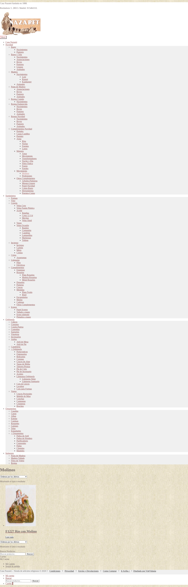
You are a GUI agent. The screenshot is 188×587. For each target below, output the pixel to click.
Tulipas (25, 240)
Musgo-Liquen (28, 183)
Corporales (21, 443)
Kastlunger (27, 82)
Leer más (9, 537)
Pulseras (20, 285)
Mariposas (26, 238)
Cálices (14, 322)
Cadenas (20, 302)
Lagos (24, 148)
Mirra (19, 250)
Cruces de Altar (23, 361)
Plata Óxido (27, 292)
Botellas (25, 213)
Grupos (20, 67)
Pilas (19, 262)
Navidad (9, 44)
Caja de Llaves (23, 384)
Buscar (30, 554)
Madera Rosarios (29, 277)
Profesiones (27, 176)
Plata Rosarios (28, 275)
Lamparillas (27, 235)
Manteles (20, 451)
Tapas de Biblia (23, 364)
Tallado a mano (23, 312)
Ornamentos (11, 408)
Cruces (20, 287)
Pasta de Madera (18, 87)
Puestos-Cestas (28, 193)
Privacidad (69, 571)
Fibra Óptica (27, 163)
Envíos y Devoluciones (88, 571)
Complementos (17, 267)
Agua (19, 139)
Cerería (14, 203)
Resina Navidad (18, 116)
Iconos (14, 307)
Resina (14, 463)
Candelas (26, 233)
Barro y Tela (16, 54)
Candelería (15, 347)
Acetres (20, 374)
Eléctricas (21, 265)
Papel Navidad (28, 186)
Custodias (15, 329)
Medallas (20, 290)
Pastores (20, 52)
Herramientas (28, 191)
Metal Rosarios (28, 280)
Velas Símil (27, 220)
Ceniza (20, 252)
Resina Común (17, 99)
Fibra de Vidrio (17, 460)
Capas (13, 413)
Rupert (25, 79)
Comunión (26, 230)
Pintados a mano (24, 317)
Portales (20, 131)
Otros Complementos (26, 178)
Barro (13, 47)
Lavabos (20, 386)
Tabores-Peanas (23, 366)
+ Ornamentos (17, 433)
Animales (21, 69)
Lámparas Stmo (29, 379)
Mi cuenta (10, 575)
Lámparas (15, 260)
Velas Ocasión (23, 225)
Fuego (25, 166)
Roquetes (15, 423)
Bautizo (25, 228)
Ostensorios (22, 354)
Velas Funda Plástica (25, 208)
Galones (14, 426)
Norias (25, 144)
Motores (20, 151)
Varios (14, 391)
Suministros (11, 196)
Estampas (21, 270)
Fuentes (25, 146)
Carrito (9, 583)
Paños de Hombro (24, 438)
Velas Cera (21, 205)
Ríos (24, 141)
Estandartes (16, 431)
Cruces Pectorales (24, 394)
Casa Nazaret (11, 42)
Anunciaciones (23, 59)
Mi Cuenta (10, 564)
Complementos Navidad (21, 129)
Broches (20, 406)
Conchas (20, 399)
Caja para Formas (24, 389)
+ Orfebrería (16, 349)
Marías (19, 300)
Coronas (20, 359)
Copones (15, 324)
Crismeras (21, 404)
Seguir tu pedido (13, 566)
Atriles (14, 339)
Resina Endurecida (19, 104)
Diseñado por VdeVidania (144, 571)
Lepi (24, 77)
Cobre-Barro (27, 188)
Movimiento (27, 156)
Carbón (20, 248)
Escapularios (22, 297)
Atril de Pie (21, 344)
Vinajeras (15, 334)
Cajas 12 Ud (27, 215)
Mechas (25, 218)
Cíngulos (20, 448)
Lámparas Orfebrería (26, 376)
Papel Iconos (22, 309)
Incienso (14, 243)
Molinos (25, 173)
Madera (14, 72)
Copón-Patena (17, 327)
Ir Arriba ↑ (125, 571)
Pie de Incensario (24, 371)
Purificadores (22, 441)
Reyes (19, 62)
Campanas (21, 401)
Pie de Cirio (22, 369)
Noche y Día (27, 161)
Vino (13, 200)
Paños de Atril (23, 436)
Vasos (19, 223)
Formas (14, 198)
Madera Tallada (17, 458)
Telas (13, 428)
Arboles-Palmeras (29, 181)
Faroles (25, 168)
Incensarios (16, 337)
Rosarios (20, 272)
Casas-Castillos (23, 134)
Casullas (14, 411)
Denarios (20, 282)
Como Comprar (110, 571)
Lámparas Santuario (30, 381)
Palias (19, 446)
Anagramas (21, 257)
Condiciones (54, 571)
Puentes (20, 136)
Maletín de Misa (24, 396)
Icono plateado (23, 314)
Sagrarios (15, 332)
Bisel (24, 295)
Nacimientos (22, 49)
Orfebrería (10, 319)
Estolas (14, 418)
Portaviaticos (22, 352)
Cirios (13, 255)
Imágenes (10, 453)
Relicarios (21, 356)
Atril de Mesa (22, 342)
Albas (13, 416)
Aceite (19, 210)
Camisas (14, 421)
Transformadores (29, 158)
